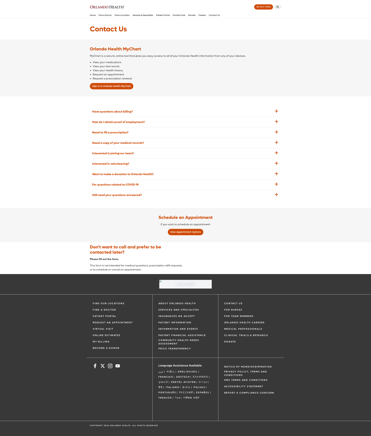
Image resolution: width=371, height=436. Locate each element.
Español (203, 392)
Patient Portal (163, 15)
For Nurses (233, 309)
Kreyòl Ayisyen (183, 382)
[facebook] (95, 366)
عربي (161, 371)
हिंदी (160, 387)
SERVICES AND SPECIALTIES (178, 309)
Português (167, 392)
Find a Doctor (105, 15)
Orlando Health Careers (244, 322)
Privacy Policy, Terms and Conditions (245, 373)
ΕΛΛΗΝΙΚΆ (200, 376)
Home (93, 15)
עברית (203, 382)
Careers (202, 15)
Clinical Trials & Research (246, 335)
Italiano (172, 387)
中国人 (171, 371)
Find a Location (122, 15)
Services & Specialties (143, 15)
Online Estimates (106, 335)
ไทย (177, 397)
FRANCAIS (165, 376)
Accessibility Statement (243, 386)
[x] (102, 366)
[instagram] (110, 366)
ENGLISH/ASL (188, 371)
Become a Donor (106, 348)
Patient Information (174, 322)
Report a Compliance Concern (249, 392)
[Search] (277, 7)
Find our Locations (108, 303)
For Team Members (239, 316)
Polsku (199, 387)
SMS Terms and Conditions (246, 380)
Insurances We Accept (176, 316)
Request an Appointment (113, 322)
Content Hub (179, 15)
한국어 (186, 387)
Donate (191, 15)
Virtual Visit (103, 328)
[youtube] (117, 366)
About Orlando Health (177, 303)
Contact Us (214, 15)
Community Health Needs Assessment (178, 342)
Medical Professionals (243, 328)
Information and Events (178, 328)
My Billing (101, 341)
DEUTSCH (183, 376)
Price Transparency (174, 348)
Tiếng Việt (191, 397)
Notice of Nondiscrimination (248, 366)
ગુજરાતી (163, 382)
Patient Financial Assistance (182, 335)
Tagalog (165, 397)
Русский (186, 392)
